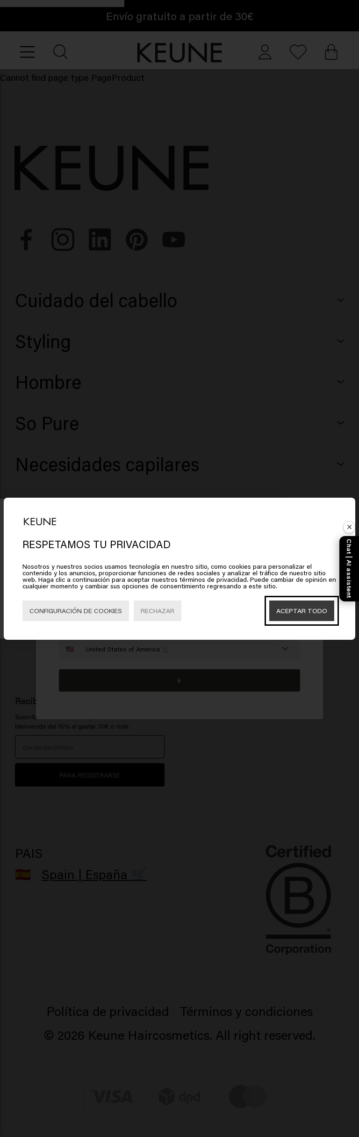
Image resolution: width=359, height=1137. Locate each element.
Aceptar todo (301, 610)
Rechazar (157, 610)
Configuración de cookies (75, 610)
